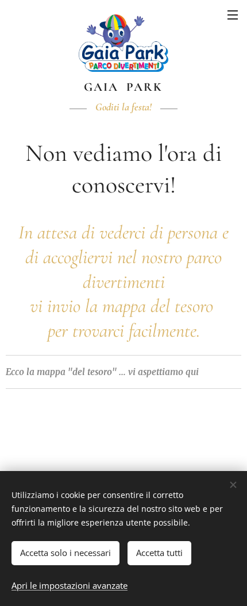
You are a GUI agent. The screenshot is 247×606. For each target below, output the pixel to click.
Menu (232, 14)
